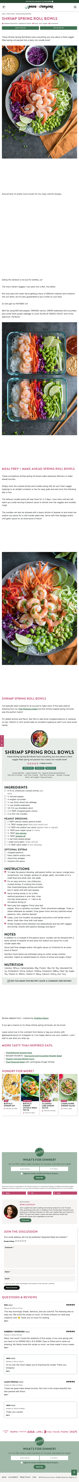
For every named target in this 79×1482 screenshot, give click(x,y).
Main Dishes (11, 14)
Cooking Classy (41, 1018)
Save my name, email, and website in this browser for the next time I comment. (30, 1283)
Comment (9, 1247)
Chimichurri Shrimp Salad (68, 1104)
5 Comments (54, 23)
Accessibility (13, 1477)
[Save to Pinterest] (2, 737)
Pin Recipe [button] (39, 768)
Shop (34, 1477)
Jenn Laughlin (43, 23)
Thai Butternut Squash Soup (19, 1053)
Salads (64, 1101)
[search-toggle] (75, 7)
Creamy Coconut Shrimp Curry (20, 1059)
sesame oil (20, 836)
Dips (6, 1101)
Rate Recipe (51, 768)
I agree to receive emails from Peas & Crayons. (40, 1173)
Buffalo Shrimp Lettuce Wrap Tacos (30, 1106)
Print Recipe (28, 768)
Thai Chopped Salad (15, 1062)
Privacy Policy (25, 1477)
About (4, 1477)
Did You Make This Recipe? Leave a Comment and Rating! (41, 980)
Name (8, 1272)
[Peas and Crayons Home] (39, 7)
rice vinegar (21, 833)
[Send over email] (2, 745)
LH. (76, 1477)
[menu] (4, 7)
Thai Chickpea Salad (27, 709)
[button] (28, 763)
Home (4, 14)
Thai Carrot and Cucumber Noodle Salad (43, 1056)
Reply (6, 1321)
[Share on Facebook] (2, 741)
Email (7, 1279)
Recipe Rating (9, 1241)
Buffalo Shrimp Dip (9, 1104)
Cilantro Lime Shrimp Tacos (48, 1105)
